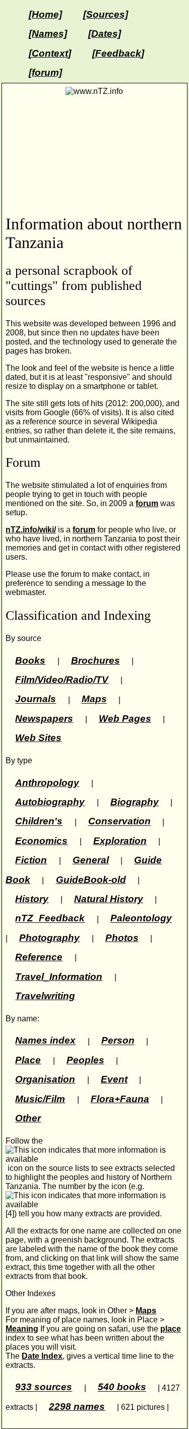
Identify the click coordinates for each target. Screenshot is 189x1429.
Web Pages (125, 718)
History (31, 899)
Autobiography (50, 802)
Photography (49, 937)
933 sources (43, 1387)
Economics (41, 840)
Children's (38, 821)
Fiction (31, 860)
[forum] (45, 72)
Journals (35, 699)
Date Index (42, 1356)
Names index (45, 1041)
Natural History (108, 899)
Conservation (119, 821)
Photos (122, 937)
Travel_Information (58, 976)
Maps (94, 699)
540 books (122, 1387)
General (91, 860)
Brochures (95, 660)
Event (114, 1079)
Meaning (22, 1328)
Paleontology (141, 918)
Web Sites (38, 737)
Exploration (120, 840)
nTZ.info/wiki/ (31, 529)
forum (147, 503)
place (170, 1328)
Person (118, 1041)
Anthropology (47, 782)
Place (28, 1060)
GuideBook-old (91, 879)
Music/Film (40, 1099)
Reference (38, 957)
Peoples (85, 1060)
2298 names (77, 1406)
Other (28, 1118)
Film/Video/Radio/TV (61, 679)
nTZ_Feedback (50, 918)
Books (30, 660)
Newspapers (44, 718)
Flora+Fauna (120, 1099)
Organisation (45, 1079)
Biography (134, 802)
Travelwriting (45, 996)
